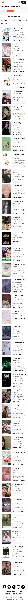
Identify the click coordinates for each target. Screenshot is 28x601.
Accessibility (8, 599)
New (6, 23)
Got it (3, 11)
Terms (7, 597)
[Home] (9, 2)
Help (14, 599)
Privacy (12, 597)
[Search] (19, 2)
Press (21, 595)
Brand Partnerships (10, 595)
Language (14, 593)
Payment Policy (18, 597)
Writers (20, 593)
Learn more (10, 11)
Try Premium (19, 591)
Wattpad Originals (10, 591)
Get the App (8, 593)
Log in (23, 2)
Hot (2, 23)
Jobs (17, 595)
